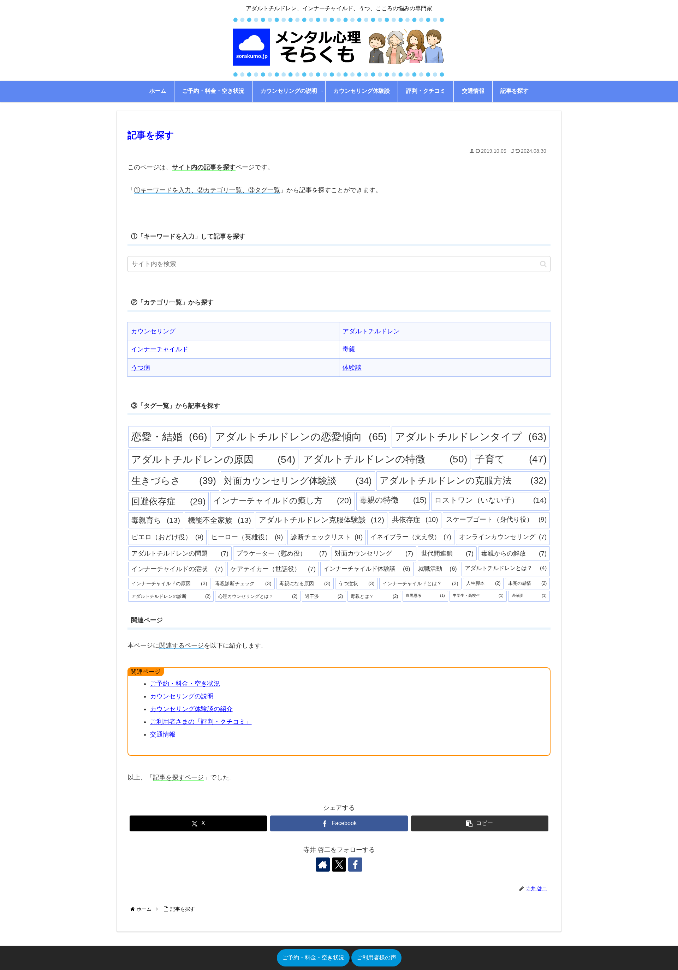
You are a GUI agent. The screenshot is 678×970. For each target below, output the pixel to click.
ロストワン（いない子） (490, 500)
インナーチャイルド (159, 349)
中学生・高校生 (478, 595)
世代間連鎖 (447, 553)
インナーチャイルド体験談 (366, 568)
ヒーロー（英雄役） (247, 537)
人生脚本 (483, 583)
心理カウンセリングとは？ (257, 596)
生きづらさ (173, 480)
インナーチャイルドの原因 (169, 583)
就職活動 (437, 568)
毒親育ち (155, 520)
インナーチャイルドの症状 (177, 568)
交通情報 (163, 734)
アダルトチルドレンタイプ (471, 436)
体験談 (352, 367)
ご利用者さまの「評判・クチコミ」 (201, 721)
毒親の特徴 (393, 500)
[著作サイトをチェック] (323, 864)
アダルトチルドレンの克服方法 (463, 480)
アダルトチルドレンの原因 (213, 459)
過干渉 (324, 596)
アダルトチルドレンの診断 (170, 596)
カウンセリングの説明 (182, 696)
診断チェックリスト (327, 537)
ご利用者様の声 (376, 957)
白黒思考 (425, 595)
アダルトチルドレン (371, 331)
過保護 (529, 595)
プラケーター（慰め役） (281, 553)
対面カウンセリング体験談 (297, 481)
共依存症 (415, 519)
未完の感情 (527, 583)
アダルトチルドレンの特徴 (385, 459)
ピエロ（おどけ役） (167, 537)
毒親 (349, 349)
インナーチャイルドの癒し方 (282, 500)
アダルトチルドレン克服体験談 (322, 520)
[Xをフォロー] (339, 864)
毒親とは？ (374, 596)
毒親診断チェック (243, 583)
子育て (511, 459)
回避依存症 (168, 501)
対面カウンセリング (374, 553)
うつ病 (140, 367)
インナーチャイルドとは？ (420, 583)
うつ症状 (356, 583)
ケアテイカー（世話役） (273, 568)
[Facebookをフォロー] (355, 864)
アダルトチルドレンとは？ (506, 568)
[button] (543, 264)
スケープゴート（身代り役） (496, 519)
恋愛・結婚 (169, 436)
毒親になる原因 (305, 583)
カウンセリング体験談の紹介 (191, 709)
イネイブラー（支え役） (411, 536)
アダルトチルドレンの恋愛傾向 (301, 436)
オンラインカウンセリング (503, 536)
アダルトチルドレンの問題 (179, 553)
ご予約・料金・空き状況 (185, 683)
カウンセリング (153, 331)
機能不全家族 (219, 520)
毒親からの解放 (514, 553)
